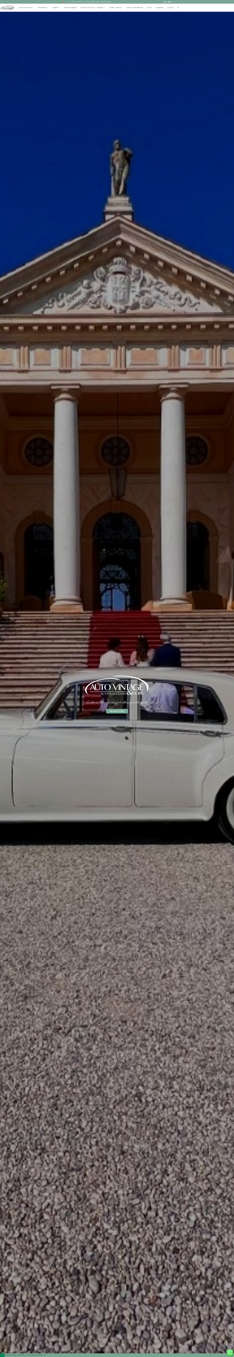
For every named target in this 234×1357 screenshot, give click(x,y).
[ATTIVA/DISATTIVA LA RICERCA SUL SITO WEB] (178, 8)
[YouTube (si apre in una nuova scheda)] (169, 2)
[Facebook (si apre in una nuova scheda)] (164, 2)
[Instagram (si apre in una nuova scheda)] (166, 2)
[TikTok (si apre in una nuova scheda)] (171, 2)
